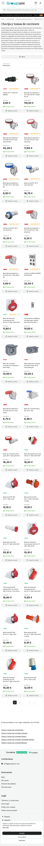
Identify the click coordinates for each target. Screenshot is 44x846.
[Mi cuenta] (40, 3)
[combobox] (22, 10)
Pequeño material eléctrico (24, 19)
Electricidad (10, 19)
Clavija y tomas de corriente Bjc (12, 730)
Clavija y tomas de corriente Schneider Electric (17, 739)
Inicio (3, 19)
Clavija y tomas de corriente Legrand (14, 733)
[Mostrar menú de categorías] (3, 3)
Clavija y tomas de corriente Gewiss (13, 736)
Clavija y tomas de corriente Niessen (14, 743)
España (7, 817)
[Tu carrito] (36, 3)
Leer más (5, 827)
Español (7, 820)
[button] (14, 88)
